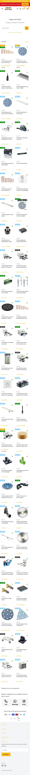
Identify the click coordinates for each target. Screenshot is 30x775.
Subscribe (6, 754)
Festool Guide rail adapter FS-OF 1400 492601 (6, 471)
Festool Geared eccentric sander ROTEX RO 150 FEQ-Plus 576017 (7, 445)
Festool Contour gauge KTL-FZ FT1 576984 (7, 292)
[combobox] (13, 28)
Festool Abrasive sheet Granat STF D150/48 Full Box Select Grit (7, 113)
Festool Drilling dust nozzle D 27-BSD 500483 (7, 522)
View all (27, 41)
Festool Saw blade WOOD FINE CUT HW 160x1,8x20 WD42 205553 (21, 548)
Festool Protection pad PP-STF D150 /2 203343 (22, 215)
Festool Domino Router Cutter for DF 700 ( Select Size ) (21, 420)
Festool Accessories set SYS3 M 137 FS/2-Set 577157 (6, 676)
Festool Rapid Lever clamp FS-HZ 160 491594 (6, 369)
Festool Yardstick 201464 (21, 163)
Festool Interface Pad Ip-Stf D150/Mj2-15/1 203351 (7, 317)
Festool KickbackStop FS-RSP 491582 (21, 650)
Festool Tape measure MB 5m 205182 (21, 138)
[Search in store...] (27, 28)
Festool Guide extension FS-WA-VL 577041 (7, 548)
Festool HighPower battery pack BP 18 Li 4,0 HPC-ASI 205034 (22, 394)
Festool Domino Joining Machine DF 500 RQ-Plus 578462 (21, 369)
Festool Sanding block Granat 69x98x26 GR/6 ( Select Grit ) (21, 241)
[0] (27, 9)
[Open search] (17, 8)
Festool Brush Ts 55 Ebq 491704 (6, 599)
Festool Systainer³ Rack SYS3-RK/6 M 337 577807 (21, 676)
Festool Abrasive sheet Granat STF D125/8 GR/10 (6, 624)
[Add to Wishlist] (12, 47)
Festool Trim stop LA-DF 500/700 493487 (21, 497)
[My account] (20, 8)
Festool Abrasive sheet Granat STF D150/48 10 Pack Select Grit (22, 62)
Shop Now (25, 4)
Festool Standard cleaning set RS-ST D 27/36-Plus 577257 (6, 266)
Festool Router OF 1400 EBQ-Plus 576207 (7, 343)
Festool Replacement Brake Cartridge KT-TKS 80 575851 (7, 573)
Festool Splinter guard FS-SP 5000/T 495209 (7, 164)
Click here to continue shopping (15, 32)
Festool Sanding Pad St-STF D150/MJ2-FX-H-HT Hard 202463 (7, 497)
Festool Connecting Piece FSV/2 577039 (21, 113)
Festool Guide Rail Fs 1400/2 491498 (7, 215)
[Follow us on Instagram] (5, 766)
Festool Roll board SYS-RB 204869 (6, 650)
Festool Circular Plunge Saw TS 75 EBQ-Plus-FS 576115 (22, 573)
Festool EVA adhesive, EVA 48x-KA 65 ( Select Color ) (22, 445)
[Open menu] (2, 8)
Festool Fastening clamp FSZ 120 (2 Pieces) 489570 (22, 292)
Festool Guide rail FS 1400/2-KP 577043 (7, 420)
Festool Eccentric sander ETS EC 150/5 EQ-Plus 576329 (21, 343)
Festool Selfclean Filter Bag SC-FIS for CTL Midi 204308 (22, 189)
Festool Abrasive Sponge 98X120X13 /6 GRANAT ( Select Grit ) (21, 599)
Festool (3, 59)
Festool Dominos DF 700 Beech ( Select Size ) (6, 189)
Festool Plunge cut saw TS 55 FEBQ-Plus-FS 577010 (6, 138)
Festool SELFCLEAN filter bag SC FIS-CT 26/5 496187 (7, 394)
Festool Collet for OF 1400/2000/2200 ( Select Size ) (6, 241)
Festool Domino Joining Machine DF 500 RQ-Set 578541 (21, 266)
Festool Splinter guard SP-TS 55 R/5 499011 (22, 471)
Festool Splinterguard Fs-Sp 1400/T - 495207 (22, 87)
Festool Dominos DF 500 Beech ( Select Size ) (6, 62)
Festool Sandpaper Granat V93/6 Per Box (21, 624)
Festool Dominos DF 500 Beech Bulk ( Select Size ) (21, 317)
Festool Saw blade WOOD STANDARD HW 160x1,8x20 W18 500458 (22, 522)
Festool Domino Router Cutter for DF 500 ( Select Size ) (6, 87)
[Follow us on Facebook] (2, 766)
